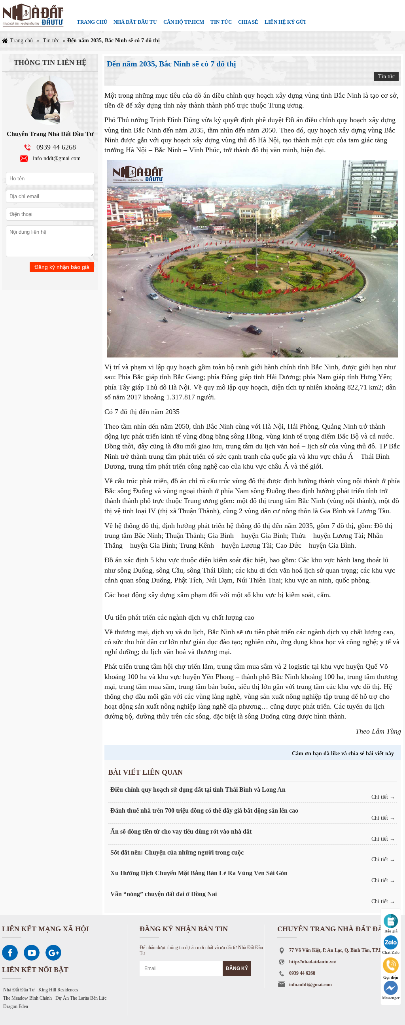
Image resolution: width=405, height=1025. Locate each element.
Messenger (390, 998)
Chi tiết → (383, 797)
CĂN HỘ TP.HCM (183, 22)
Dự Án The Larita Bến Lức (80, 998)
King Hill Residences (58, 990)
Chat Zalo (390, 952)
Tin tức (221, 22)
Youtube (32, 953)
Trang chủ (92, 22)
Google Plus (53, 953)
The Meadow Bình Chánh (27, 998)
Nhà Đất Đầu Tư (19, 990)
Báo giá (390, 931)
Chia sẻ (248, 22)
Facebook (10, 953)
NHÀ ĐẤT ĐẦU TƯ (135, 22)
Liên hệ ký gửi (285, 22)
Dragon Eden (15, 1006)
